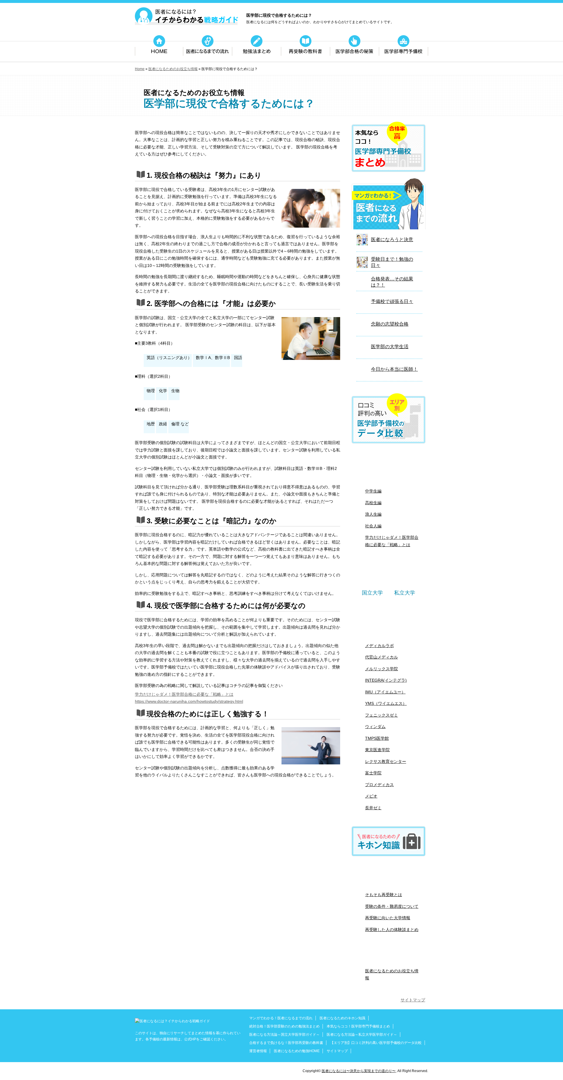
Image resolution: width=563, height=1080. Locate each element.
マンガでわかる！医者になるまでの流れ (281, 1018)
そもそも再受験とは (383, 894)
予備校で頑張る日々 (392, 301)
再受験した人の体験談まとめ (391, 929)
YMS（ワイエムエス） (386, 703)
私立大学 (404, 593)
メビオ (371, 796)
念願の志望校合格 (389, 323)
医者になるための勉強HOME (297, 1051)
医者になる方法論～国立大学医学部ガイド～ (284, 1034)
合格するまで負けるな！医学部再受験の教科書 (286, 1043)
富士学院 (373, 773)
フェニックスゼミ (381, 715)
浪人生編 (373, 514)
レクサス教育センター (385, 761)
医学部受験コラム (388, 955)
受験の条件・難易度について (391, 906)
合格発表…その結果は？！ (392, 281)
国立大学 (372, 593)
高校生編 (373, 502)
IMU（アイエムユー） (385, 692)
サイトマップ (413, 1000)
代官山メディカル (381, 657)
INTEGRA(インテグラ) (386, 680)
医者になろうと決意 (392, 239)
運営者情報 (258, 1051)
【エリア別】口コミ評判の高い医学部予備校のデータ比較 (376, 1043)
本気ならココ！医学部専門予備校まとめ (358, 1026)
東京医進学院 (377, 749)
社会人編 (373, 526)
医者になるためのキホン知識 (342, 1018)
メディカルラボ (379, 645)
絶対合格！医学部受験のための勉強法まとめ (388, 466)
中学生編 (373, 491)
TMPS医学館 (377, 738)
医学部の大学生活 (389, 346)
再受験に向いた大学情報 (387, 917)
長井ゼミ (373, 807)
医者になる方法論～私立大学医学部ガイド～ (362, 1034)
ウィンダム (375, 726)
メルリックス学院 (381, 668)
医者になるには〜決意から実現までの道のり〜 (359, 1071)
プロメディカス (379, 784)
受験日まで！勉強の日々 (392, 262)
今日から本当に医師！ (394, 369)
